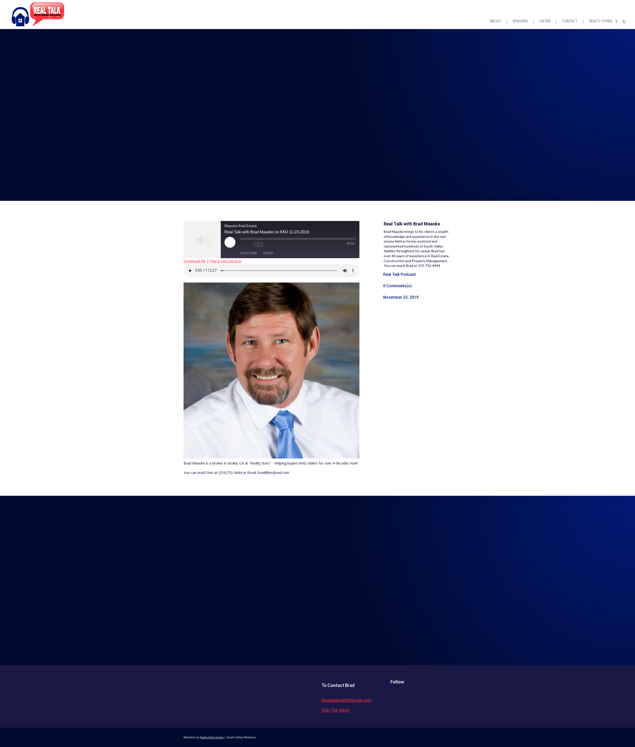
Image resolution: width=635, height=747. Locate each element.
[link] (38, 14)
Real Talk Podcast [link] (399, 274)
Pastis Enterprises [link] (211, 737)
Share (268, 253)
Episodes (520, 21)
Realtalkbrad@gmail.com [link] (346, 700)
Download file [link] (195, 261)
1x (258, 244)
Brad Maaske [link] (426, 223)
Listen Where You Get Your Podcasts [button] (317, 586)
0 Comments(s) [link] (397, 286)
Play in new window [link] (225, 261)
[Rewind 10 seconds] (249, 244)
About (495, 21)
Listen (545, 21)
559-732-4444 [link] (335, 710)
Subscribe (248, 253)
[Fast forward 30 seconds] (267, 244)
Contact (569, 21)
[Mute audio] (241, 244)
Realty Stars (600, 21)
